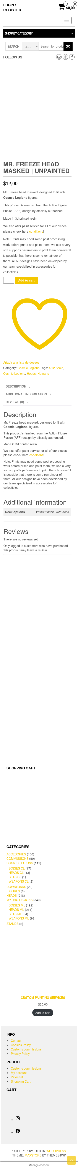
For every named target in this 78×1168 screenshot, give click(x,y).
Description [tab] (16, 386)
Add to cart (26, 280)
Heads (31, 373)
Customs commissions (26, 1049)
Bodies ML (17, 905)
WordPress (56, 1151)
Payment (17, 1077)
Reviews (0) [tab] (15, 402)
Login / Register (12, 7)
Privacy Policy (20, 1053)
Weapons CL (19, 881)
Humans (43, 373)
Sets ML (15, 914)
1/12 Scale (56, 368)
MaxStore (33, 1155)
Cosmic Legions (28, 368)
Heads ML (16, 909)
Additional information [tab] (26, 394)
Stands (12, 923)
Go (68, 46)
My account (19, 1072)
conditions (36, 231)
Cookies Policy (21, 1045)
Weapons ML (19, 918)
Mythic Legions (19, 900)
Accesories (16, 854)
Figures (13, 891)
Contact (16, 1040)
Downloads (16, 887)
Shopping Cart (21, 1081)
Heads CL (16, 872)
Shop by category (18, 33)
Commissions (17, 858)
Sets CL (15, 877)
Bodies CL (17, 868)
